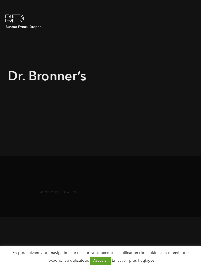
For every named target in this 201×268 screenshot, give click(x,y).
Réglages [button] (146, 260)
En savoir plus (124, 260)
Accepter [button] (100, 260)
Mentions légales (57, 192)
